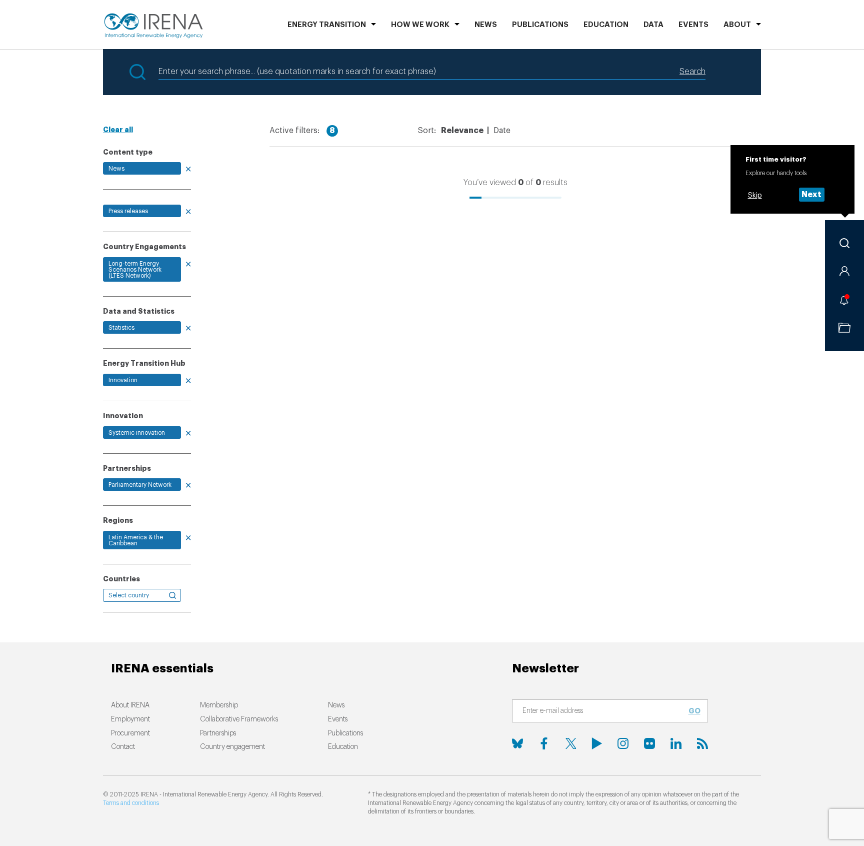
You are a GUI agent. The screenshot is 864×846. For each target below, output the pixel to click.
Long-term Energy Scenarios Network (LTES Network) (135, 270)
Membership (219, 705)
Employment (130, 719)
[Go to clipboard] (844, 328)
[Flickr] (649, 743)
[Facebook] (544, 743)
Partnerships (218, 733)
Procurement (130, 733)
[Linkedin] (676, 743)
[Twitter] (570, 743)
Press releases (128, 211)
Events (693, 25)
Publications (345, 733)
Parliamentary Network (140, 485)
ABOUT (737, 25)
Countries (121, 578)
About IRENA (130, 705)
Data (654, 25)
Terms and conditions (131, 803)
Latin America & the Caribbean (135, 540)
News (485, 25)
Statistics (121, 328)
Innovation (123, 380)
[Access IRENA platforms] (844, 271)
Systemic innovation (136, 433)
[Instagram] (623, 743)
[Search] (844, 243)
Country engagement (232, 746)
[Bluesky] (517, 743)
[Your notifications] (844, 300)
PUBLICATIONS (540, 25)
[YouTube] (597, 743)
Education (606, 25)
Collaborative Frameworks (239, 719)
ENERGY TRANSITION (327, 25)
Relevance (462, 131)
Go (694, 710)
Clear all (118, 129)
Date (502, 131)
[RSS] (702, 743)
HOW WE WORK (420, 25)
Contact (123, 746)
